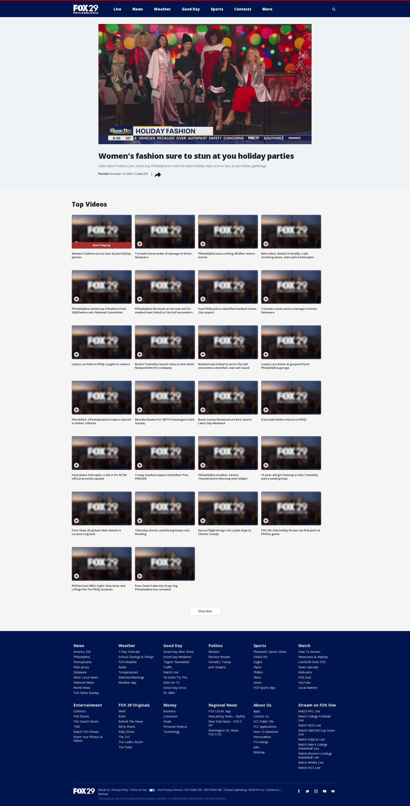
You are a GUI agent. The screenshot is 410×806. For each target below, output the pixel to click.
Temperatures (128, 672)
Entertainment (87, 705)
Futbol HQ (260, 657)
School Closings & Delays (136, 657)
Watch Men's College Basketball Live (312, 746)
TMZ (76, 727)
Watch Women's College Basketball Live (315, 755)
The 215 (124, 737)
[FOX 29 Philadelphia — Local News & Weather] (87, 9)
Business (169, 711)
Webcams (305, 672)
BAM (122, 716)
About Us (262, 705)
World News (81, 688)
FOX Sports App (264, 688)
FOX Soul (304, 677)
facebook (299, 791)
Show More (205, 611)
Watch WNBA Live (311, 762)
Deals (167, 721)
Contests (79, 711)
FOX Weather (128, 662)
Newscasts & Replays (313, 657)
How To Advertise (265, 732)
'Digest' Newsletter (176, 662)
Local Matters (308, 688)
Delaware (80, 672)
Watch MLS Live (309, 768)
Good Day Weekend (177, 657)
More (267, 9)
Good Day (172, 645)
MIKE (122, 711)
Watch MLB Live (309, 725)
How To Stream (309, 652)
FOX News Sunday (86, 693)
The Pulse (125, 747)
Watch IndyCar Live (311, 739)
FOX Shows (81, 716)
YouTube (304, 682)
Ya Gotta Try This (175, 677)
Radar (123, 667)
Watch (304, 645)
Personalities (262, 737)
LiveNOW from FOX (312, 662)
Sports (259, 645)
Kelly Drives (127, 732)
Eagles (257, 662)
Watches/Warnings (131, 677)
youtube (324, 791)
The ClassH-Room (86, 721)
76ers (257, 677)
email (333, 791)
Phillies (258, 672)
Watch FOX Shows (86, 732)
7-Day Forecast (129, 652)
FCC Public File (263, 721)
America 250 (82, 652)
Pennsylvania (82, 662)
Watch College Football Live (314, 718)
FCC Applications (265, 727)
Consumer (170, 716)
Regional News (222, 705)
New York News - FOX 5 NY (225, 723)
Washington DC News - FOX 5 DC (224, 732)
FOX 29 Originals (134, 705)
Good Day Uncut (174, 688)
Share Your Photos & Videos (88, 739)
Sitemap (259, 752)
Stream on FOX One (317, 705)
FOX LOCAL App (219, 711)
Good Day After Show (178, 652)
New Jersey (81, 667)
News (78, 645)
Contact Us (261, 716)
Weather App (127, 682)
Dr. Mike (169, 693)
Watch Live (171, 672)
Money (169, 705)
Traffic (167, 667)
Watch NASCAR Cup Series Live (316, 732)
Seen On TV (171, 682)
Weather (127, 645)
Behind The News (131, 721)
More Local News (85, 677)
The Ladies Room (131, 742)
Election (213, 652)
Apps (256, 711)
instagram (316, 791)
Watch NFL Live (309, 711)
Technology (171, 732)
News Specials (308, 667)
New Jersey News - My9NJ (226, 716)
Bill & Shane (127, 727)
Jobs (256, 747)
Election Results (219, 657)
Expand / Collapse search (334, 9)
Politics (215, 645)
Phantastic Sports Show (269, 652)
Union (257, 682)
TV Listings (260, 742)
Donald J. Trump (219, 662)
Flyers (257, 667)
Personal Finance (175, 727)
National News (83, 682)
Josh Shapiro (217, 667)
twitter (307, 791)
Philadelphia (81, 657)
